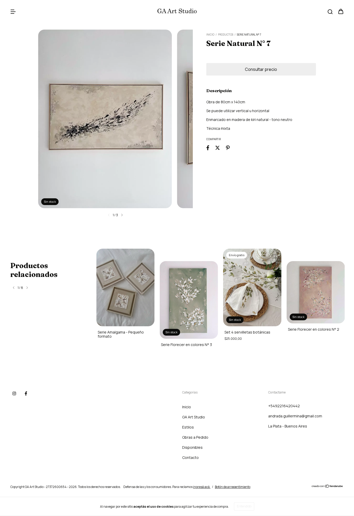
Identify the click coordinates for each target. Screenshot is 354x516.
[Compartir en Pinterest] (228, 147)
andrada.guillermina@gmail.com (295, 415)
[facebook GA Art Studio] (26, 393)
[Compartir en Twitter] (217, 147)
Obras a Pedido (195, 437)
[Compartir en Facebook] (207, 147)
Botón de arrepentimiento (232, 487)
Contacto (190, 457)
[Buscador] (330, 11)
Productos (225, 34)
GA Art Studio (193, 417)
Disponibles (192, 447)
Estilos (188, 427)
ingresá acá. (201, 487)
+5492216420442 (284, 405)
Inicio (210, 34)
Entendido (244, 506)
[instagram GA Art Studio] (14, 393)
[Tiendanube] (327, 487)
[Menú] (13, 11)
